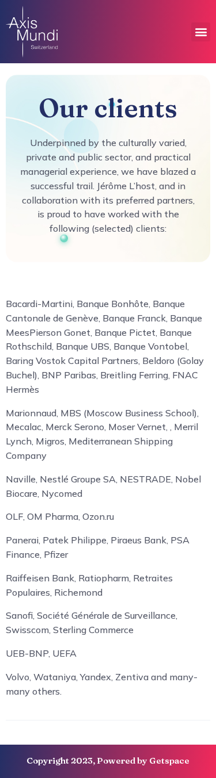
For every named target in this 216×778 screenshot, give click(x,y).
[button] (200, 31)
